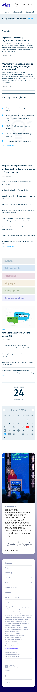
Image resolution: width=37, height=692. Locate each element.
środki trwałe (23, 627)
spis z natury (8, 645)
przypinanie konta (23, 619)
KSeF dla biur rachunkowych (12, 656)
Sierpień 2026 (18, 410)
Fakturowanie (17, 12)
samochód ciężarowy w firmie (12, 625)
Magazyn (9, 283)
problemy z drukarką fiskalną (12, 631)
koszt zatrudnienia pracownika (13, 611)
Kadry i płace (11, 290)
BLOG (3, 329)
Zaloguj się (26, 4)
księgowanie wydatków (11, 606)
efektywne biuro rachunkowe (12, 627)
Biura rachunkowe (14, 298)
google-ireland (15, 645)
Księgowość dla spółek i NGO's (12, 654)
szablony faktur (28, 608)
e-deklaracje (17, 610)
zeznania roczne (9, 610)
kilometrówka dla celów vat (22, 623)
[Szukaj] (17, 5)
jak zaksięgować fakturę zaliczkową (23, 615)
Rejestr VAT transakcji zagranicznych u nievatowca (15, 39)
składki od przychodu (25, 645)
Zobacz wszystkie (8, 145)
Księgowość (30, 12)
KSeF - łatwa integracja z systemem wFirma (18, 127)
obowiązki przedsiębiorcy (11, 641)
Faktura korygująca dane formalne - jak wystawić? (19, 135)
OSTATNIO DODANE (8, 162)
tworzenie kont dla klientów (12, 619)
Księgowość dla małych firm (12, 652)
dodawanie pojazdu (10, 623)
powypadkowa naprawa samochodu (14, 608)
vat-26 (24, 621)
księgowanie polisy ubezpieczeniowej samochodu (18, 643)
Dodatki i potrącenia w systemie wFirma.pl (16, 204)
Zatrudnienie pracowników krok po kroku (19, 141)
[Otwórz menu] (34, 5)
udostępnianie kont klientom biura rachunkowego (18, 617)
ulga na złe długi (9, 615)
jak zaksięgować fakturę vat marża (13, 621)
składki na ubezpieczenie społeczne (14, 635)
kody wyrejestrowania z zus (23, 629)
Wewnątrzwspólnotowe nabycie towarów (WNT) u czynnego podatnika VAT (17, 67)
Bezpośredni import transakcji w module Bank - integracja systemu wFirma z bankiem (20, 118)
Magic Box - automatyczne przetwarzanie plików (20, 109)
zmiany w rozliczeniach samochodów (14, 613)
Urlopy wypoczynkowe (10, 629)
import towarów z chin (10, 647)
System (6, 12)
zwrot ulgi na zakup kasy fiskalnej (13, 639)
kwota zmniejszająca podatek (12, 633)
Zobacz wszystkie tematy (11, 648)
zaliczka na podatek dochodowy (13, 637)
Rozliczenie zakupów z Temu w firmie (15, 190)
